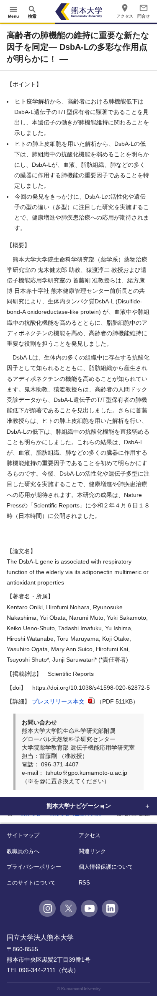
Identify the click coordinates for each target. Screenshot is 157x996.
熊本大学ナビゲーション (78, 805)
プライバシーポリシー (34, 867)
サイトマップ (23, 835)
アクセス (89, 835)
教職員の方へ (23, 851)
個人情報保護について (106, 867)
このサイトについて (31, 883)
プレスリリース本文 (59, 701)
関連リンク (92, 851)
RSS (84, 883)
